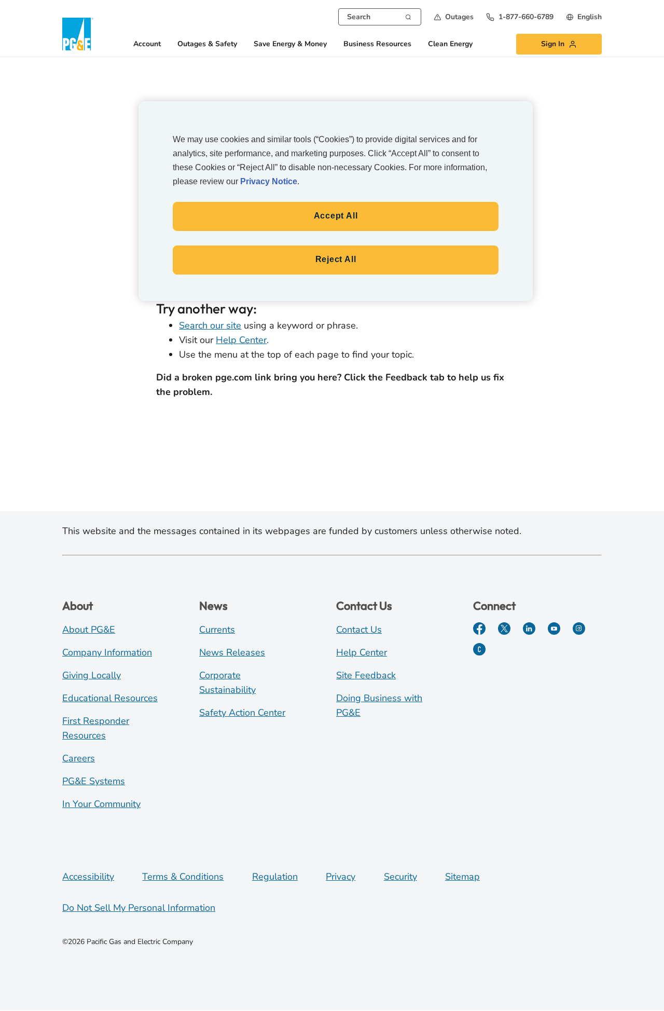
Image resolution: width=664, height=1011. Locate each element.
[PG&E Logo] (77, 34)
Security (400, 876)
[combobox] (379, 16)
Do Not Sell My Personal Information (138, 907)
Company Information (107, 652)
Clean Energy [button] (450, 44)
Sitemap (462, 876)
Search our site (210, 325)
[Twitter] (504, 628)
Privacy (340, 876)
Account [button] (147, 44)
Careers (78, 758)
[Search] (408, 16)
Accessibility (88, 876)
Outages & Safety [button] (207, 44)
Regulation (275, 876)
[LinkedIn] (529, 628)
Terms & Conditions (183, 876)
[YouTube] (554, 628)
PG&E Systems (93, 781)
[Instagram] (578, 628)
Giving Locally (91, 675)
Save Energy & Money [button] (290, 44)
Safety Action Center (242, 712)
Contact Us (359, 629)
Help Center (241, 340)
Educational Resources (110, 698)
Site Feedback (366, 675)
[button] (454, 17)
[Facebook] (479, 628)
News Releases (232, 652)
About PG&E (88, 629)
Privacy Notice (268, 181)
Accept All (336, 215)
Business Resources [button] (377, 44)
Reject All (335, 259)
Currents (217, 629)
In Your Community (101, 804)
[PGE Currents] (479, 649)
